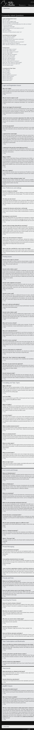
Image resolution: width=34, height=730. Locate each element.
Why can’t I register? (7, 30)
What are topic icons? (7, 80)
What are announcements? (8, 76)
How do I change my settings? (9, 36)
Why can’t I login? (6, 20)
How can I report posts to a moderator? (11, 61)
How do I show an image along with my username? (13, 41)
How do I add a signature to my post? (10, 51)
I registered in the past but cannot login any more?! (13, 28)
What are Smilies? (6, 72)
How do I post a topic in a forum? (9, 49)
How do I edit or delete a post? (9, 50)
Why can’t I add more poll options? (10, 54)
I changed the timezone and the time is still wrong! (13, 39)
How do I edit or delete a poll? (9, 55)
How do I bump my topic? (8, 65)
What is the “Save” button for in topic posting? (12, 62)
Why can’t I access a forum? (9, 57)
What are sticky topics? (8, 77)
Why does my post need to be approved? (11, 63)
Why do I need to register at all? (9, 21)
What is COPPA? (6, 29)
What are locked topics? (8, 78)
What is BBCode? (6, 69)
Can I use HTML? (6, 71)
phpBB (29, 729)
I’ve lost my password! (7, 25)
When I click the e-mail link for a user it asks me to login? (15, 44)
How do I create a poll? (7, 53)
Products (22, 5)
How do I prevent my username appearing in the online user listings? (17, 24)
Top (5, 94)
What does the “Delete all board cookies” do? (12, 32)
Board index (7, 8)
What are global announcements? (10, 75)
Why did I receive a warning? (9, 59)
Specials (31, 5)
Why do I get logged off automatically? (11, 22)
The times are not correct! (8, 37)
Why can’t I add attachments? (9, 58)
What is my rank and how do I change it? (11, 43)
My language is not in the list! (9, 40)
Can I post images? (7, 73)
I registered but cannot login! (9, 26)
